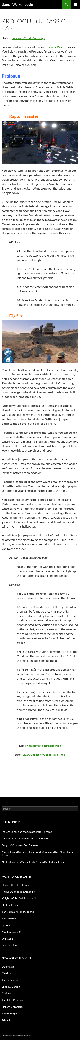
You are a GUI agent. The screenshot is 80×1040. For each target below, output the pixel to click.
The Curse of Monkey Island (18, 911)
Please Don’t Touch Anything (18, 891)
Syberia (6, 925)
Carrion (6, 973)
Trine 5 (6, 1020)
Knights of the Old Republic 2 (19, 898)
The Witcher (9, 918)
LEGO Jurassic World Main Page (44, 754)
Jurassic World (55, 47)
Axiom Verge (9, 1013)
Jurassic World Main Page (28, 38)
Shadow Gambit (11, 986)
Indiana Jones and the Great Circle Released (27, 831)
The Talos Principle (13, 1000)
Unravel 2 (7, 938)
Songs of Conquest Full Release (20, 845)
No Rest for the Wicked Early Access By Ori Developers (33, 862)
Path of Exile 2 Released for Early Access (25, 838)
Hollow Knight (10, 905)
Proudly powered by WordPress (17, 1035)
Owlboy (6, 993)
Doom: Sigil (8, 966)
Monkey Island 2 (11, 931)
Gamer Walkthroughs (17, 4)
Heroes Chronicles (12, 1006)
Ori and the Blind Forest (16, 884)
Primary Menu (75, 4)
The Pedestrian (10, 979)
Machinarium (9, 945)
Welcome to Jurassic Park (44, 745)
